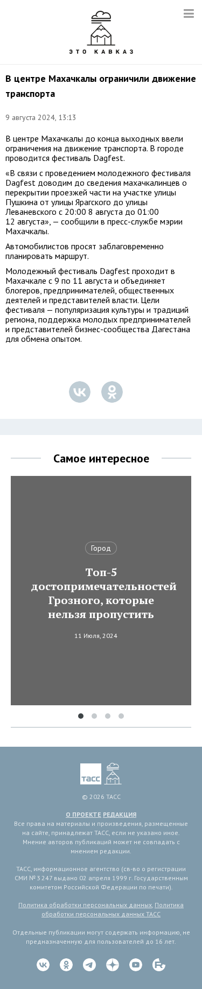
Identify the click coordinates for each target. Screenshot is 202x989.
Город (101, 548)
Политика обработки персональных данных (85, 905)
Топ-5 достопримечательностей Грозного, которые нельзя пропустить (101, 593)
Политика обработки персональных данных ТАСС (112, 909)
